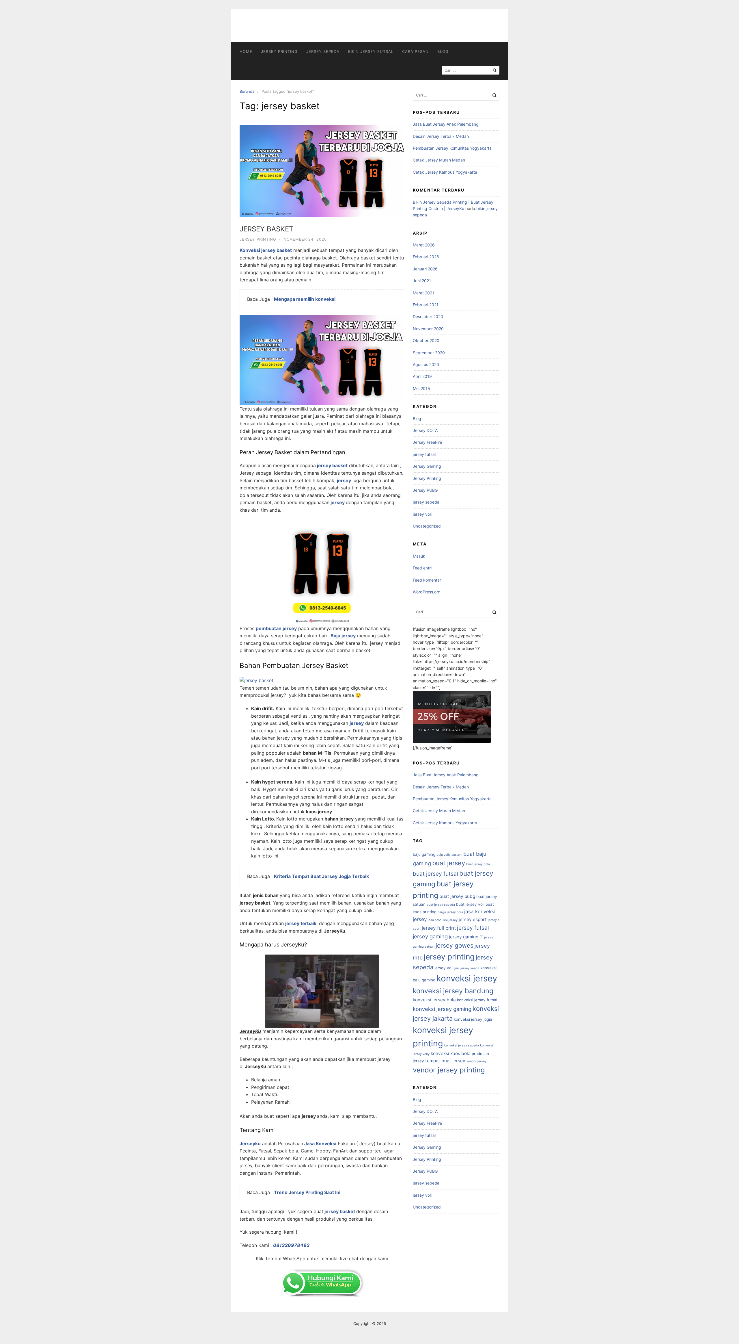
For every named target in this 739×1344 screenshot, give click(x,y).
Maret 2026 (424, 244)
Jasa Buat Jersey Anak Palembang (446, 124)
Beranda (247, 91)
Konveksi (250, 250)
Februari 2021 (425, 304)
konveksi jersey (466, 978)
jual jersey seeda (466, 968)
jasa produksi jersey (443, 920)
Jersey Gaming (427, 466)
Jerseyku (250, 1143)
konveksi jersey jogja (473, 1019)
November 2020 (428, 328)
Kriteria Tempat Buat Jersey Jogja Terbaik (321, 876)
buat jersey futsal (435, 873)
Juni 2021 (422, 280)
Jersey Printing (279, 51)
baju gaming (424, 854)
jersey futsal (424, 454)
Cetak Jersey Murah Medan (439, 159)
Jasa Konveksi (320, 1143)
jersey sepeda (322, 51)
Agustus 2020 (426, 364)
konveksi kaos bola (451, 1053)
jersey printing (449, 956)
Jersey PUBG (425, 490)
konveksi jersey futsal (477, 1000)
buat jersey (448, 863)
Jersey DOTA (425, 430)
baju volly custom (449, 855)
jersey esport (473, 919)
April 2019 (422, 376)
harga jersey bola (450, 912)
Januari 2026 (425, 268)
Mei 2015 (421, 388)
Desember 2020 (428, 316)
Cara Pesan (415, 51)
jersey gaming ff (466, 937)
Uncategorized (427, 526)
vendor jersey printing (449, 1070)
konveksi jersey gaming (442, 1009)
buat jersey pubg (457, 896)
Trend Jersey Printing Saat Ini (307, 1192)
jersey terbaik (300, 923)
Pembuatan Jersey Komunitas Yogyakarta (452, 148)
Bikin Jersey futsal (370, 51)
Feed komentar (427, 580)
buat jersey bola (478, 864)
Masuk (419, 556)
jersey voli (422, 514)
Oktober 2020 (426, 340)
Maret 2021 (423, 292)
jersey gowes (454, 945)
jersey (344, 480)
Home (246, 51)
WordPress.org (427, 591)
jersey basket (276, 250)
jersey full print (439, 928)
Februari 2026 (426, 256)
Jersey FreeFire (427, 442)
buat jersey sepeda (441, 905)
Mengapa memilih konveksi (304, 299)
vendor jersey (476, 1061)
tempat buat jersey (445, 1060)
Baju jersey (343, 635)
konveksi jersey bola (434, 1000)
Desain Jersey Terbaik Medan (441, 136)
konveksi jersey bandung (453, 991)
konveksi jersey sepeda (461, 1045)
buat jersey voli (470, 904)
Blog (443, 51)
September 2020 (429, 352)
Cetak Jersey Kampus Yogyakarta (445, 172)
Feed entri (422, 567)
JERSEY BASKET (266, 229)
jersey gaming (430, 936)
